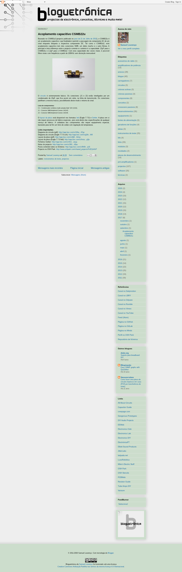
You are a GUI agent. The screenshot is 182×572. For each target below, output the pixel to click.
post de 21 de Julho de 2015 (85, 39)
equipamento (123, 116)
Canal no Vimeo (124, 309)
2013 (120, 270)
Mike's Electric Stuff (126, 464)
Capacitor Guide (125, 407)
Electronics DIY (124, 438)
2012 (120, 274)
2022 (120, 199)
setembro (124, 228)
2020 (120, 207)
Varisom (121, 490)
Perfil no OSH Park (126, 335)
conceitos (122, 103)
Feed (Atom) (123, 317)
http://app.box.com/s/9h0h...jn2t (77, 147)
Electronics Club (125, 429)
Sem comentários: (76, 155)
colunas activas (124, 89)
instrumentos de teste (52, 159)
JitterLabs (122, 451)
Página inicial (76, 168)
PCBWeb (122, 477)
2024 (120, 192)
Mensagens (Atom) (78, 175)
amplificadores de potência (129, 65)
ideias (120, 129)
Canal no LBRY (124, 295)
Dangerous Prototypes (127, 416)
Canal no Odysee (125, 300)
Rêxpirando (126, 365)
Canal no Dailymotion (127, 291)
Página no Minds (125, 330)
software (121, 171)
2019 (120, 210)
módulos (121, 146)
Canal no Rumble (125, 304)
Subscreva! (123, 504)
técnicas (121, 175)
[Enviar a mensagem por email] (88, 155)
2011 (120, 278)
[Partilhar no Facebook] (95, 155)
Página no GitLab (125, 326)
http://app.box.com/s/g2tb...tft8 (81, 135)
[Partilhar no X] (93, 155)
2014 (120, 267)
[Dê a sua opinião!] (90, 155)
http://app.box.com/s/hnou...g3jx (77, 139)
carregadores (123, 81)
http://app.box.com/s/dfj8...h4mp (67, 137)
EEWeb (121, 425)
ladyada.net (123, 455)
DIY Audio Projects (126, 420)
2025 (120, 188)
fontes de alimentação (127, 120)
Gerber (94, 118)
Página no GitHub (125, 322)
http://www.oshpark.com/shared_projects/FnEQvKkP (76, 149)
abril (122, 251)
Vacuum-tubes (127, 377)
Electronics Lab (124, 433)
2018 (120, 214)
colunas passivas (125, 94)
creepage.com (124, 411)
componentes (123, 98)
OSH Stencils (123, 473)
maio (122, 248)
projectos (65, 159)
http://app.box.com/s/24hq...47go (71, 132)
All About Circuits (125, 403)
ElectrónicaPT (124, 442)
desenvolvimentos (125, 111)
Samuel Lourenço (129, 45)
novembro (124, 221)
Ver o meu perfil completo (128, 48)
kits (119, 138)
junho (122, 244)
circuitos (121, 85)
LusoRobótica (124, 460)
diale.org (125, 353)
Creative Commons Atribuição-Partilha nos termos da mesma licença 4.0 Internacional (91, 567)
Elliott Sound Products (127, 447)
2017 (120, 218)
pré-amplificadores (126, 162)
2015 (120, 263)
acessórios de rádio (126, 61)
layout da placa (46, 118)
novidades (122, 151)
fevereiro (124, 255)
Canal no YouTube (126, 313)
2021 (120, 203)
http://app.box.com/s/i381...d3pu (65, 144)
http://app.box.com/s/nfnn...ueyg (64, 142)
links (120, 142)
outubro (123, 224)
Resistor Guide (124, 482)
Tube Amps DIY (124, 486)
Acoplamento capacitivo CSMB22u (61, 34)
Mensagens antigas (100, 168)
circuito (43, 96)
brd (78, 118)
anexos (121, 72)
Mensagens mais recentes (50, 168)
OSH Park (122, 468)
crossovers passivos (126, 107)
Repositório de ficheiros (128, 339)
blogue (121, 76)
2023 (120, 196)
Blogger (111, 553)
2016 (120, 259)
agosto (123, 240)
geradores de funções (127, 124)
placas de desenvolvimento (129, 155)
